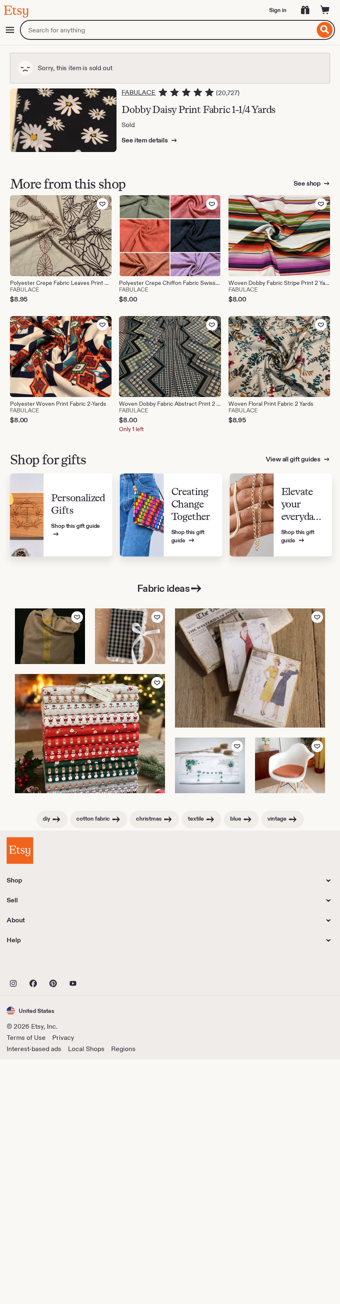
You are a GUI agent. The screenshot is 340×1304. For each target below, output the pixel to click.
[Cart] (325, 10)
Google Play (97, 965)
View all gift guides (294, 459)
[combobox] (167, 30)
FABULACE (138, 92)
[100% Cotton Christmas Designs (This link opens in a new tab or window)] (90, 733)
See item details (145, 140)
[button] (30, 1010)
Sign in (278, 10)
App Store (35, 965)
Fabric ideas (163, 588)
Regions (123, 1049)
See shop (308, 183)
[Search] (325, 30)
